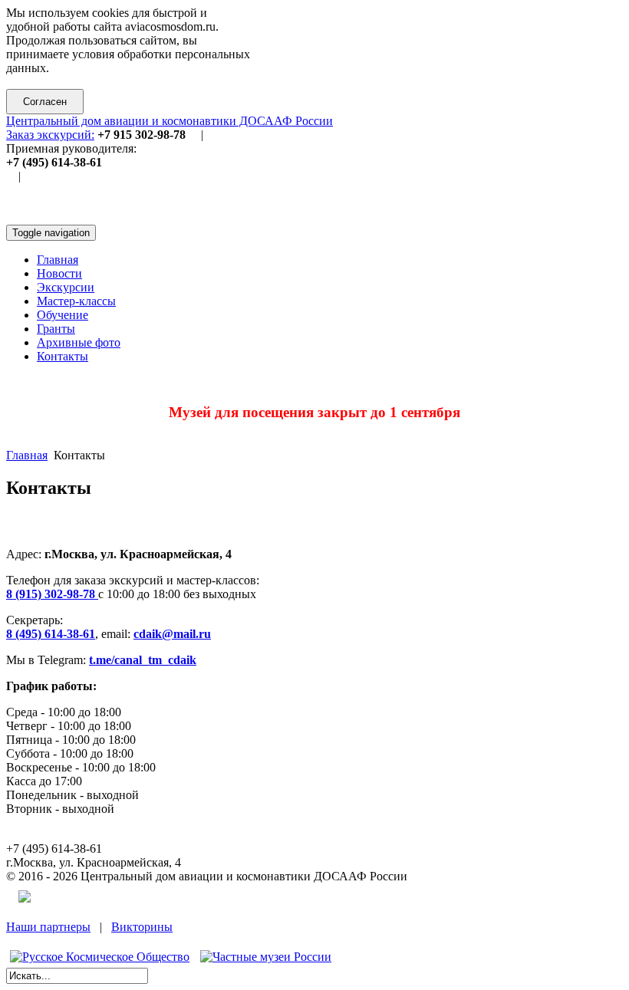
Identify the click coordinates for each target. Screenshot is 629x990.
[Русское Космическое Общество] (99, 957)
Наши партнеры (48, 926)
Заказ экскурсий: (50, 134)
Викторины (142, 926)
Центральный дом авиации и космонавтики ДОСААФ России (169, 120)
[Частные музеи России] (265, 957)
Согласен (45, 101)
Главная (27, 455)
